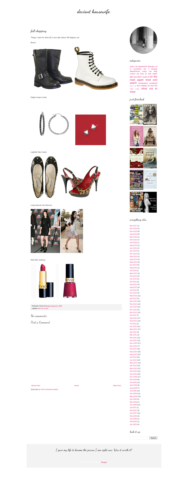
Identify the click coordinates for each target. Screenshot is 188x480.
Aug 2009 (133, 388)
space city (133, 86)
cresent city (134, 74)
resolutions (143, 83)
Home (76, 386)
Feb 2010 (133, 371)
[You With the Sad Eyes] (150, 124)
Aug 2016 (133, 234)
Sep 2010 (133, 352)
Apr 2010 (133, 366)
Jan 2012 (133, 307)
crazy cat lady (149, 71)
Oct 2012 (133, 282)
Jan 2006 (133, 419)
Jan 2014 (133, 265)
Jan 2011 (133, 340)
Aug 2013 (133, 268)
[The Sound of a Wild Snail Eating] (150, 188)
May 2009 (133, 396)
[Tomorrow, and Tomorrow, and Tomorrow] (136, 124)
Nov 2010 (133, 346)
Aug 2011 (133, 321)
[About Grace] (150, 168)
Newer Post (35, 386)
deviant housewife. (94, 11)
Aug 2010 (133, 354)
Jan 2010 (133, 374)
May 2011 (133, 329)
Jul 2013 (133, 270)
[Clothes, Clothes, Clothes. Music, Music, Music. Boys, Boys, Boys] (150, 146)
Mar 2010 (133, 368)
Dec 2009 (133, 377)
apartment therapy (146, 66)
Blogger (104, 462)
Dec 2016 (133, 229)
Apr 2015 (133, 251)
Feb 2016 (133, 240)
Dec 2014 (133, 254)
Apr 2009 (133, 399)
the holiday (142, 86)
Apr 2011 (133, 332)
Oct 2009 (133, 382)
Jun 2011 (133, 326)
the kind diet (152, 86)
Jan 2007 (133, 413)
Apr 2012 (133, 298)
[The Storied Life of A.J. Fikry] (136, 189)
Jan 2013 (133, 279)
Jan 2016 (133, 242)
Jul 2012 (133, 290)
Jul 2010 (133, 357)
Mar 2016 (133, 237)
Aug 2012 (133, 287)
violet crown (134, 89)
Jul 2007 (133, 408)
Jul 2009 (133, 391)
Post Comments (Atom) (49, 389)
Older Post (117, 386)
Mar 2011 (133, 335)
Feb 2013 (133, 276)
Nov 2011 (133, 312)
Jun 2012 (133, 293)
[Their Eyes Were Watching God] (136, 168)
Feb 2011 (133, 338)
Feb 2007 (133, 410)
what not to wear (42, 308)
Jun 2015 (133, 248)
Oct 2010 (133, 349)
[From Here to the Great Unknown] (136, 211)
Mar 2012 (133, 301)
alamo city (134, 66)
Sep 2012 (133, 284)
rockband (153, 83)
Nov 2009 (133, 380)
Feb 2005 (133, 422)
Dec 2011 (133, 310)
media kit (145, 77)
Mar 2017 (133, 226)
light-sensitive (136, 77)
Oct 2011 (133, 315)
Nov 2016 (133, 231)
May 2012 (133, 296)
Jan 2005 (133, 424)
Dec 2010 (133, 343)
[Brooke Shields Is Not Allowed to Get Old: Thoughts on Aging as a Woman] (136, 146)
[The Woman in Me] (150, 212)
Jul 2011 (133, 324)
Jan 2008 (133, 405)
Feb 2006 (133, 416)
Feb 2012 (133, 304)
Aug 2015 (133, 245)
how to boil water (148, 74)
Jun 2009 (133, 394)
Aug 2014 (133, 259)
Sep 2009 (133, 385)
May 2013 (133, 273)
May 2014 (133, 262)
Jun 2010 (133, 360)
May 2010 (133, 363)
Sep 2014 (133, 256)
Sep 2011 (133, 318)
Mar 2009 (133, 402)
